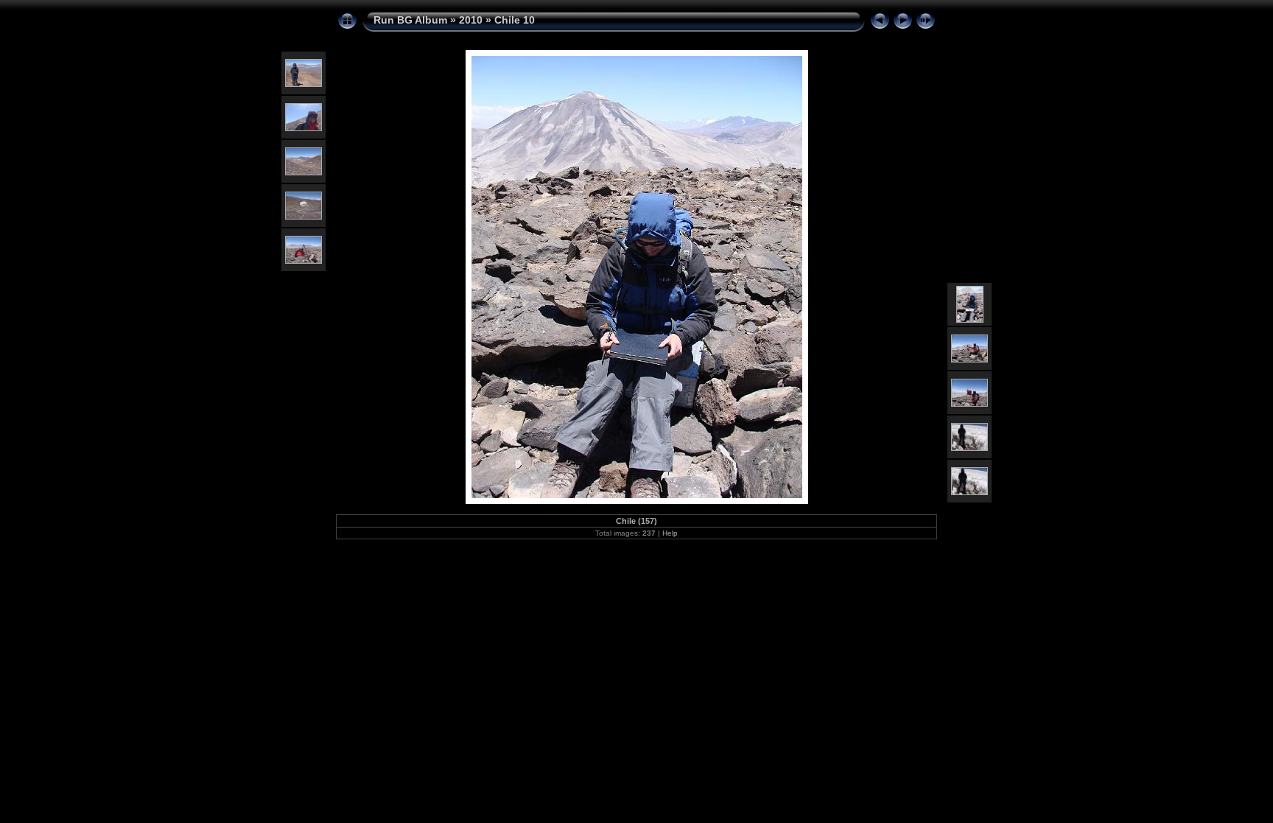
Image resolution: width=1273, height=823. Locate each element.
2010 (471, 20)
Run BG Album (410, 20)
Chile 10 (514, 20)
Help (670, 533)
